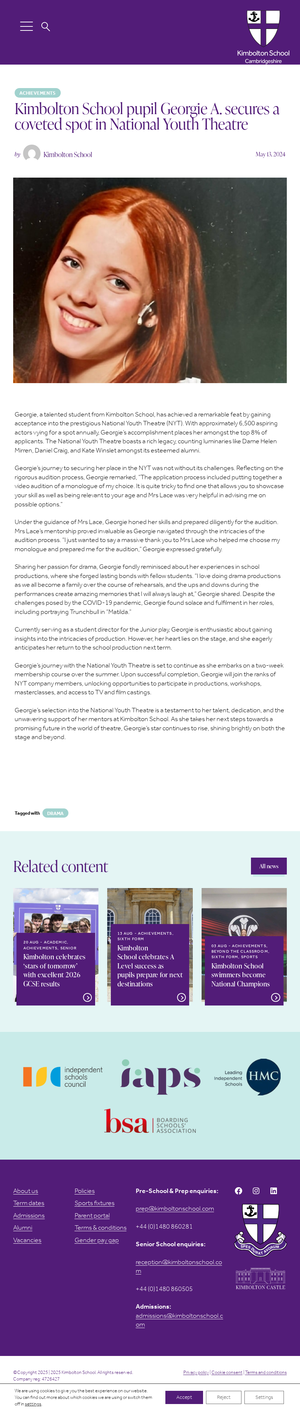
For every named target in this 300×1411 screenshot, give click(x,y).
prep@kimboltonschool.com (175, 1208)
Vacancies (27, 1240)
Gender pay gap (97, 1240)
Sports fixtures (95, 1203)
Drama (55, 813)
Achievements (37, 93)
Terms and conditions (266, 1372)
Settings (264, 1397)
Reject (223, 1397)
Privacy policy (196, 1372)
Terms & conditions (101, 1227)
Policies (85, 1191)
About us (25, 1191)
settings (33, 1404)
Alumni (22, 1227)
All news (268, 866)
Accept (184, 1397)
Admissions (29, 1215)
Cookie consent (227, 1372)
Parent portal (92, 1215)
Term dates (28, 1203)
